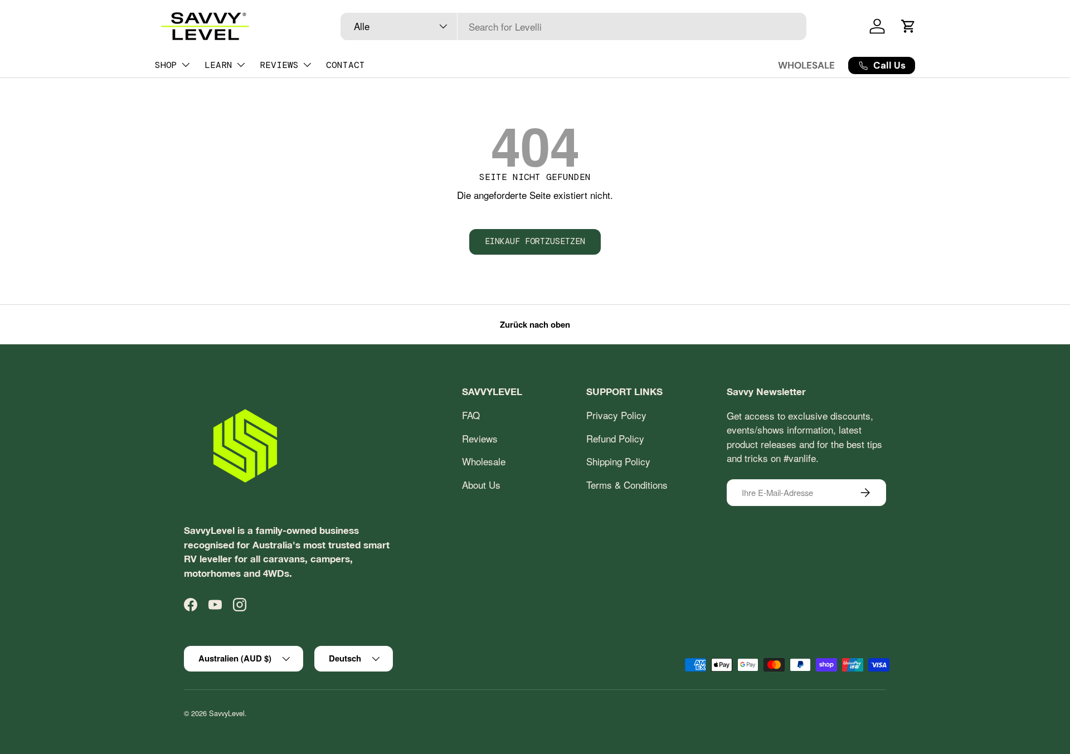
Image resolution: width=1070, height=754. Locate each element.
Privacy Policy (616, 415)
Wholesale (483, 462)
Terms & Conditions (627, 485)
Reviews (480, 438)
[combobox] (574, 26)
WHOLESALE (806, 65)
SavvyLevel (227, 713)
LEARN (218, 65)
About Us (481, 485)
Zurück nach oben (535, 324)
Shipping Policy (618, 462)
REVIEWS (279, 65)
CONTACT (345, 65)
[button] (908, 26)
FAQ (471, 415)
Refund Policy (615, 438)
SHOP (166, 65)
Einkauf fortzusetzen (535, 241)
